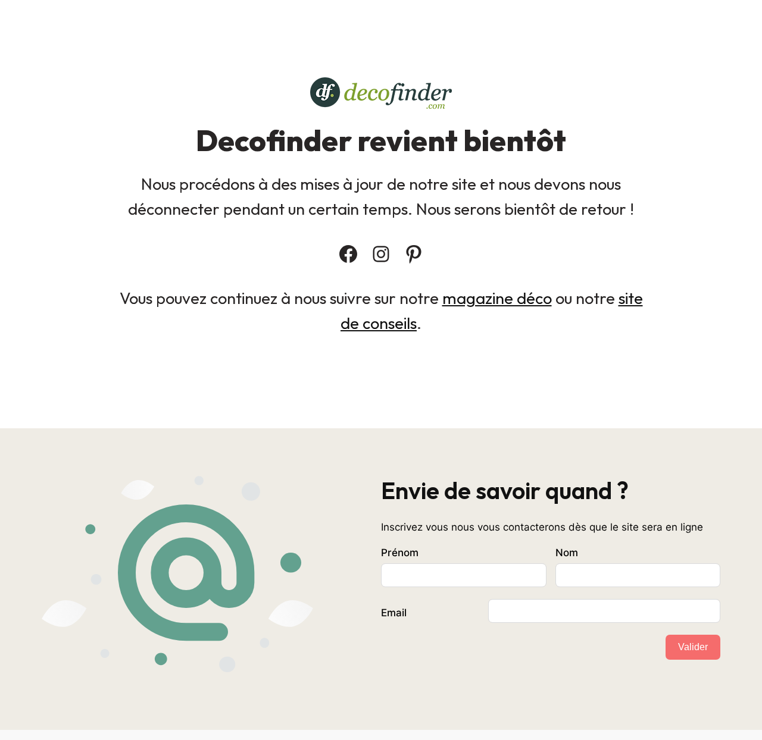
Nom (566, 553)
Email (394, 613)
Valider (693, 647)
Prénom (400, 553)
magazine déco (497, 298)
